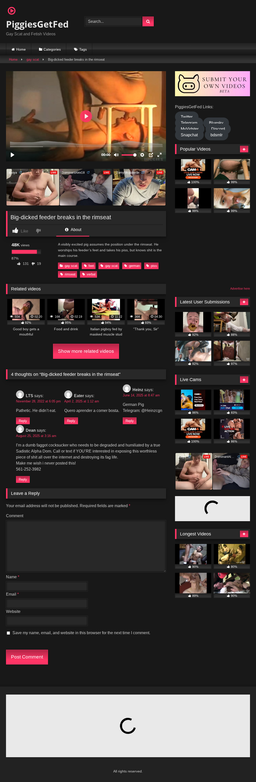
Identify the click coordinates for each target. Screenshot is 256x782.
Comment (14, 516)
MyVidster (189, 129)
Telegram (189, 123)
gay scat (32, 59)
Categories (52, 49)
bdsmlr (216, 135)
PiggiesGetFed (37, 24)
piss (154, 266)
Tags (83, 49)
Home (21, 49)
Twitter (186, 117)
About (75, 230)
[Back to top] (240, 767)
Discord (218, 129)
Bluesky (216, 123)
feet (91, 266)
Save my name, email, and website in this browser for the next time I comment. (81, 633)
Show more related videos (86, 351)
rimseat (70, 274)
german (134, 266)
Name (12, 577)
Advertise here (240, 288)
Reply (23, 421)
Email (12, 594)
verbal (91, 274)
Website (13, 611)
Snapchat (189, 135)
